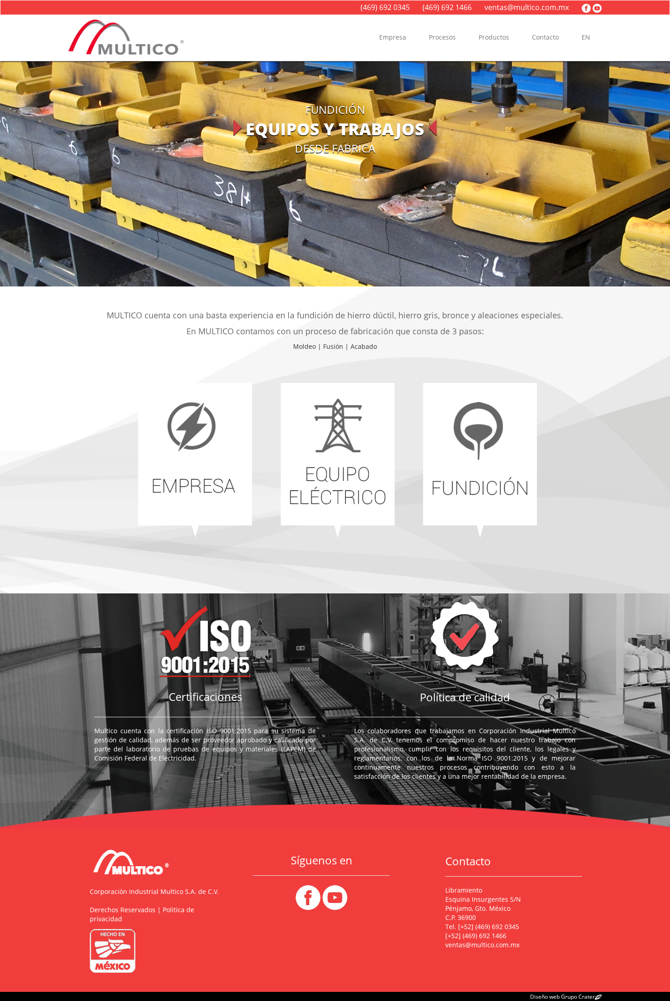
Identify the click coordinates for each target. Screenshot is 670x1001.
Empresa (392, 37)
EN (586, 37)
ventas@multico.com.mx (528, 7)
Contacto (545, 37)
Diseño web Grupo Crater (562, 996)
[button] (50, 173)
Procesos (442, 37)
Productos (494, 37)
